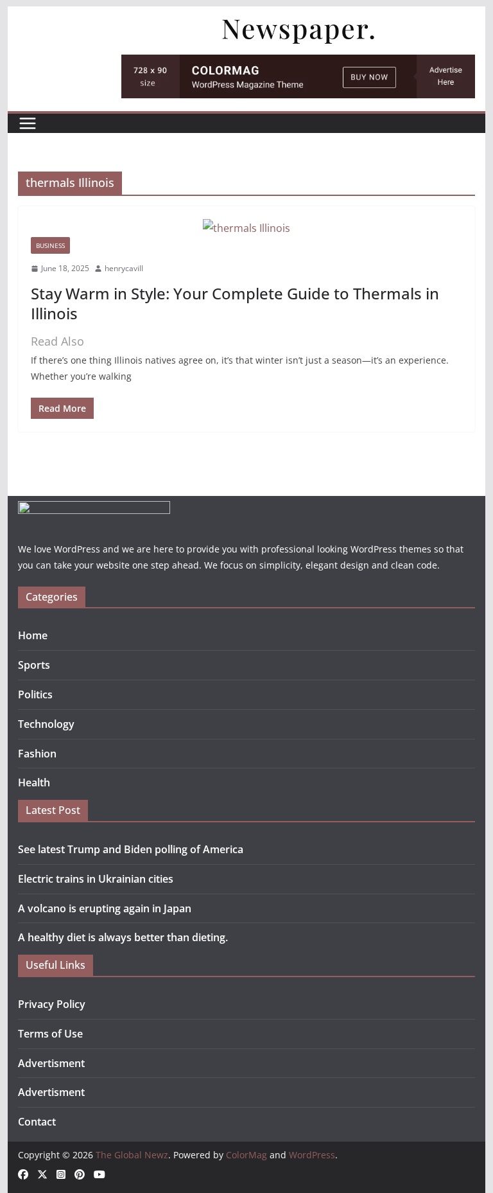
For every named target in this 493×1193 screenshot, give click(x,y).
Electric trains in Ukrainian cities (95, 879)
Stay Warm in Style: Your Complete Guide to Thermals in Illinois (235, 303)
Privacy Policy (51, 1004)
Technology (46, 724)
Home (33, 635)
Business (50, 245)
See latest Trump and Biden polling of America (130, 849)
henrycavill (124, 268)
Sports (34, 665)
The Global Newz (132, 1155)
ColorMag (246, 1155)
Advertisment (51, 1063)
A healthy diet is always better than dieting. (123, 937)
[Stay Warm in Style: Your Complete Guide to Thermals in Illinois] (247, 228)
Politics (35, 694)
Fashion (37, 754)
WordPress (312, 1155)
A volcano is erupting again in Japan (104, 908)
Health (34, 782)
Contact (37, 1122)
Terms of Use (50, 1034)
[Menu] (27, 123)
